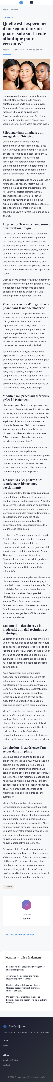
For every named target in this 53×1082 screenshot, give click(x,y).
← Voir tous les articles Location (18, 934)
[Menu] (31, 2)
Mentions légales (10, 1060)
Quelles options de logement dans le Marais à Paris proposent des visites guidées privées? (23, 988)
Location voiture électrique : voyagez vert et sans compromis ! (25, 968)
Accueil (6, 10)
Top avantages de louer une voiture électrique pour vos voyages (22, 977)
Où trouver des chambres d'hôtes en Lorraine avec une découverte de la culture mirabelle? (26, 999)
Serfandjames (18, 1026)
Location (14, 10)
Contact (6, 1065)
